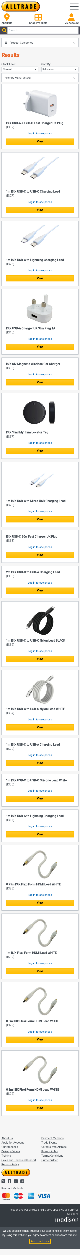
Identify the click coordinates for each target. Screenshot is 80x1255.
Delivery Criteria (10, 1151)
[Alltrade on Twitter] (3, 1181)
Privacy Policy (49, 1151)
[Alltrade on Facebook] (10, 1181)
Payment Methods (52, 1138)
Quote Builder (49, 1160)
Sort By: (46, 64)
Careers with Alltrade (54, 1147)
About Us (7, 1138)
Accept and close (40, 1241)
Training (6, 1155)
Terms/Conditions (52, 1155)
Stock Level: (8, 64)
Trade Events (49, 1142)
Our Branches (9, 1147)
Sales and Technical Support (18, 1160)
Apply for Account (12, 1142)
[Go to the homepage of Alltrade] (20, 6)
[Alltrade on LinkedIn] (16, 1181)
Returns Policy (10, 1164)
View (40, 141)
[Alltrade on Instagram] (22, 1181)
